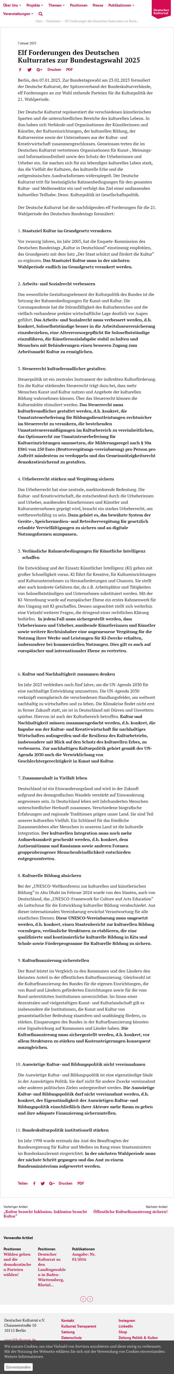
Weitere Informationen (23, 1356)
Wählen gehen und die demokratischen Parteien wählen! (17, 1264)
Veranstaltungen (16, 13)
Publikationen (119, 5)
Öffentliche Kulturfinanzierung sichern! (130, 1211)
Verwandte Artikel (18, 1237)
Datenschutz (71, 1337)
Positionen (78, 5)
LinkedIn (126, 1326)
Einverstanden (18, 1367)
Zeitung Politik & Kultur (138, 1337)
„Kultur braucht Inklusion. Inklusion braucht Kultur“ (45, 1213)
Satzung (68, 1331)
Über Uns (10, 5)
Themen (55, 5)
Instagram (127, 1320)
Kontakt (67, 1320)
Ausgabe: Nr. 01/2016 (83, 1257)
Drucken (54, 69)
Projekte (33, 5)
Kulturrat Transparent (78, 1326)
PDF (69, 69)
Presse (98, 5)
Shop (123, 1331)
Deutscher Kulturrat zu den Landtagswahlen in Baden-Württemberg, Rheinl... (52, 1269)
